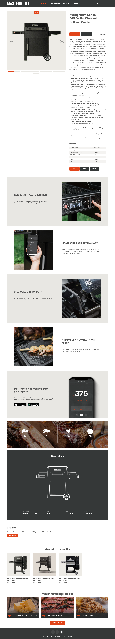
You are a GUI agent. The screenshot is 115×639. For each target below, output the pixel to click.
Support (76, 3)
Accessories (55, 3)
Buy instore (86, 34)
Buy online (75, 34)
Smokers (44, 3)
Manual (73, 168)
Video (84, 168)
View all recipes (57, 622)
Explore (66, 3)
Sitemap (70, 636)
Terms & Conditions (60, 636)
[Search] (97, 3)
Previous (11, 41)
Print (94, 168)
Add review (12, 535)
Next (62, 41)
